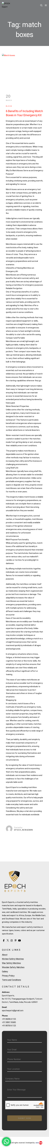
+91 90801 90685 (9, 1022)
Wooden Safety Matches (13, 967)
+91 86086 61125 (9, 1019)
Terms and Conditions (11, 980)
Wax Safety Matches (11, 963)
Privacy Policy (8, 975)
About (4, 955)
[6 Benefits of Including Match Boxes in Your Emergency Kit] (24, 69)
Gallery (5, 971)
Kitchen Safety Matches (13, 959)
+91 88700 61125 (9, 1026)
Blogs (9, 106)
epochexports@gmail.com (12, 1010)
